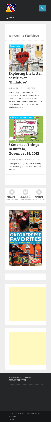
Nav (11, 18)
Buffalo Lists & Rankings (21, 117)
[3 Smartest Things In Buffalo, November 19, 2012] (26, 142)
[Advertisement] (29, 304)
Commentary (16, 46)
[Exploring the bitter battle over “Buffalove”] (26, 71)
